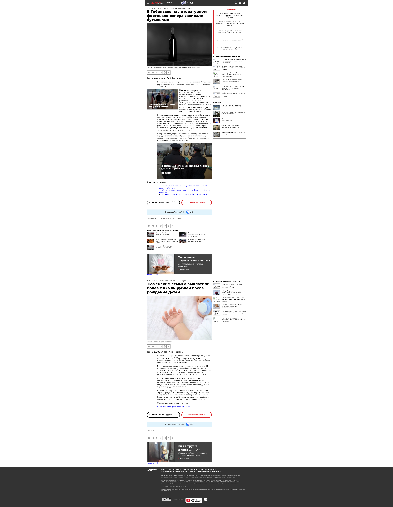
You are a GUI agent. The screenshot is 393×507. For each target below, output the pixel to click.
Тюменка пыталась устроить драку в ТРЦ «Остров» (197, 240)
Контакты (193, 471)
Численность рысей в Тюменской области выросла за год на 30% (229, 31)
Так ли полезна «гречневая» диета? (229, 40)
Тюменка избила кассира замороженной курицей (164, 246)
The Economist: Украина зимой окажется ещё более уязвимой (231, 106)
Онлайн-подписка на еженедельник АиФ (174, 471)
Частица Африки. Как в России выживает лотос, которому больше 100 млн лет (233, 319)
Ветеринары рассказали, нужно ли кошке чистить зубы (229, 48)
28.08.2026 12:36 (152, 281)
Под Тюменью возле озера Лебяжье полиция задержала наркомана (184, 167)
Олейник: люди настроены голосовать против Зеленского (231, 126)
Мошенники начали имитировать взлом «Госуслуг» (232, 119)
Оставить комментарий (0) (196, 202)
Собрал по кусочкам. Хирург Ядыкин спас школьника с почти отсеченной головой (234, 94)
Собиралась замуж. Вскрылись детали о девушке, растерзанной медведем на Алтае (232, 285)
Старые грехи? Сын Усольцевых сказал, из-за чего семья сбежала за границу (233, 67)
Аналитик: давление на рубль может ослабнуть (233, 133)
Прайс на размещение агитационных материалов (199, 469)
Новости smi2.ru (154, 275)
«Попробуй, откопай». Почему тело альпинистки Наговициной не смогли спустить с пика (233, 292)
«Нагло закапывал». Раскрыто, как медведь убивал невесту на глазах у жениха (233, 299)
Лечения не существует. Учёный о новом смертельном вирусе (232, 80)
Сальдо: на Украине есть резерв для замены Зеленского (233, 112)
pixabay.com (196, 67)
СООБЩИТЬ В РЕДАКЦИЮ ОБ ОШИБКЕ (209, 471)
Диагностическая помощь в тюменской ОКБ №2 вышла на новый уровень (230, 23)
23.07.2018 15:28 (151, 8)
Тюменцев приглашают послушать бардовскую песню (184, 194)
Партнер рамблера (178, 499)
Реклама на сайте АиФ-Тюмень (171, 469)
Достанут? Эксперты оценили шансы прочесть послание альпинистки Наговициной (234, 61)
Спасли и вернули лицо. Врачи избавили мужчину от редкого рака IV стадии (229, 15)
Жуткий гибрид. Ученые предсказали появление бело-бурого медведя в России (234, 313)
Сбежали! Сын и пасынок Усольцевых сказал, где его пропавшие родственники (234, 88)
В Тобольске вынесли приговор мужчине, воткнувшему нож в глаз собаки (167, 241)
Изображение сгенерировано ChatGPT (159, 341)
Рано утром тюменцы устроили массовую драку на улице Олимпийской (198, 234)
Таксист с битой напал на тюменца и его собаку (164, 233)
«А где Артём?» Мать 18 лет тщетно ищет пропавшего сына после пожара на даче (233, 74)
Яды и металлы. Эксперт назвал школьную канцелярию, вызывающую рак (232, 306)
